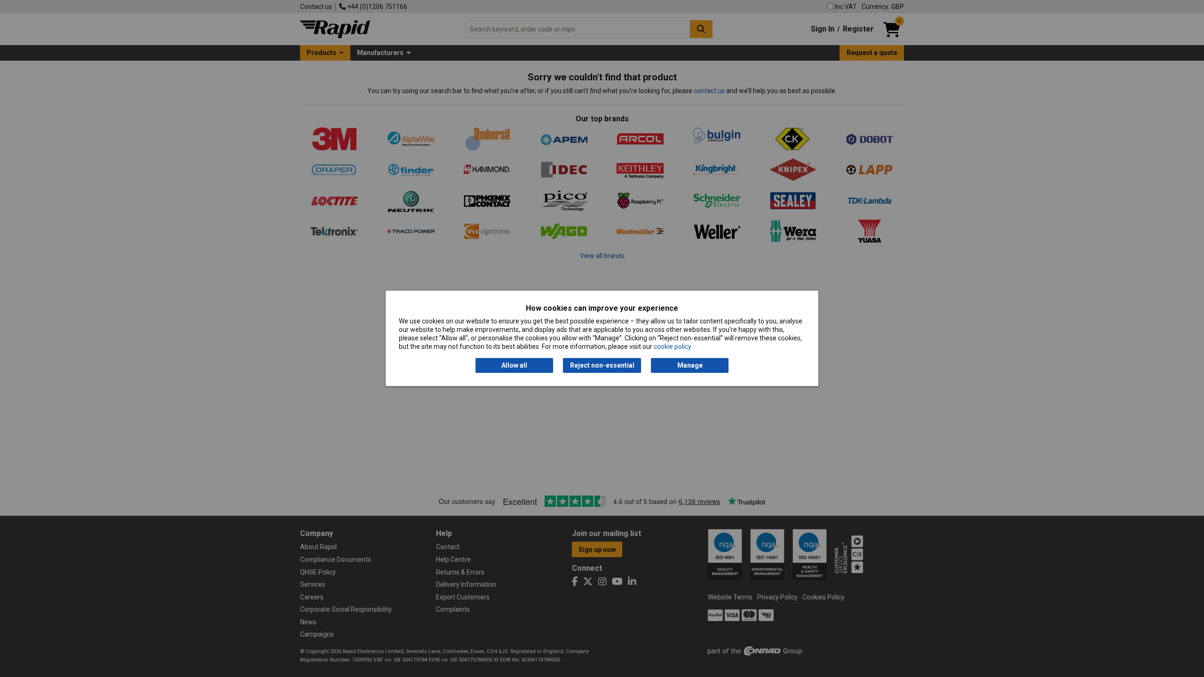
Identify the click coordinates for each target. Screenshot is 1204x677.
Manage (690, 365)
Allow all (514, 365)
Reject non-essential (602, 365)
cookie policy (672, 347)
